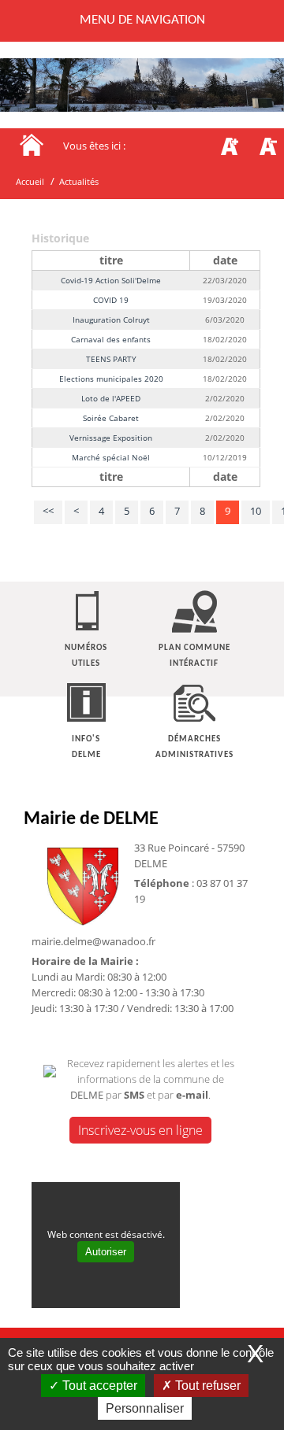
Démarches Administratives (194, 747)
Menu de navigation (142, 20)
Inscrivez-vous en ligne (140, 1130)
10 (255, 511)
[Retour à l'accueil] (31, 144)
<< (48, 511)
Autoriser (105, 1252)
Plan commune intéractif (194, 656)
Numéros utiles (86, 656)
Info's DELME (86, 747)
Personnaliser (145, 1408)
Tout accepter (98, 1385)
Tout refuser (206, 1385)
